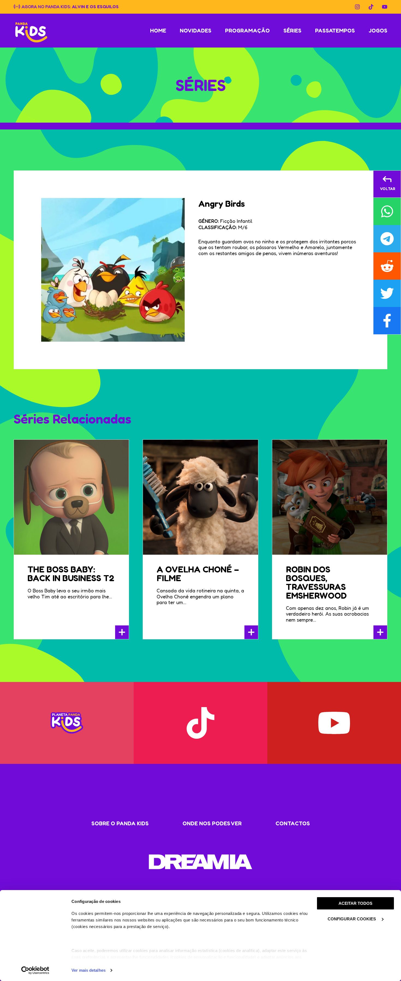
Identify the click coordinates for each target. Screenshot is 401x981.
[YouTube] (384, 7)
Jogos (378, 30)
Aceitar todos (355, 903)
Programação (247, 30)
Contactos (293, 823)
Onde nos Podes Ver (212, 823)
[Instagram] (357, 7)
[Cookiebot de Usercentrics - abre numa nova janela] (35, 970)
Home (158, 30)
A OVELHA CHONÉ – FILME (198, 573)
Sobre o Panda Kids (120, 823)
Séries (292, 30)
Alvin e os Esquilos (95, 6)
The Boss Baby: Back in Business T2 (71, 573)
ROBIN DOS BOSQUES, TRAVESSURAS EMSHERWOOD (316, 582)
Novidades (195, 30)
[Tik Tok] (371, 7)
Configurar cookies (352, 919)
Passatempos (335, 30)
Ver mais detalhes (88, 970)
